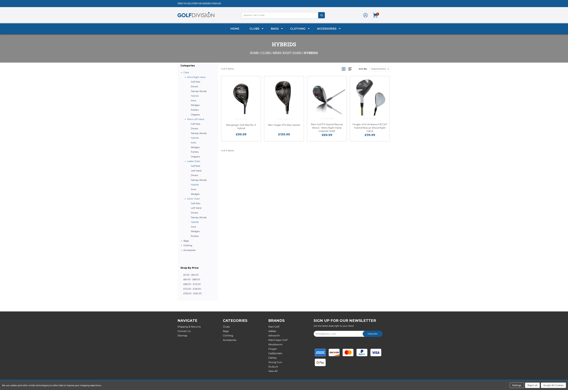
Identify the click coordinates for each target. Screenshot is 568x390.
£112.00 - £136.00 (192, 289)
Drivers (194, 86)
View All (273, 371)
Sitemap (182, 335)
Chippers (195, 114)
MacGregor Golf (277, 340)
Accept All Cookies (553, 385)
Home (234, 28)
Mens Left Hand (195, 119)
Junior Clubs (193, 198)
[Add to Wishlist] (255, 90)
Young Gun (275, 362)
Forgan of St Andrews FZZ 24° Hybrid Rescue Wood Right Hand (369, 127)
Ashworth (274, 335)
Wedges (195, 105)
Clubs (254, 28)
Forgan (272, 349)
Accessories (327, 28)
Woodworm (275, 344)
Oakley (272, 357)
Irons (193, 100)
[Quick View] (255, 82)
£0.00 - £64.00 (191, 275)
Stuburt (273, 366)
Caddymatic (275, 353)
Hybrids (195, 96)
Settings (516, 385)
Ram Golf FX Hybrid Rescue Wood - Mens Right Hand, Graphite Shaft (327, 127)
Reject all (532, 385)
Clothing (297, 28)
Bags (275, 28)
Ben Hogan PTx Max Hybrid (284, 125)
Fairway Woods (198, 91)
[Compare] (255, 97)
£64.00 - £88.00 (191, 279)
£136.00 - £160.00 (192, 293)
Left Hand (196, 170)
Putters (195, 110)
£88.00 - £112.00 (192, 284)
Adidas (272, 331)
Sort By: (363, 69)
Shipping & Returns (189, 326)
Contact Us (184, 331)
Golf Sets (195, 81)
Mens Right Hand (196, 77)
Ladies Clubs (193, 161)
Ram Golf (273, 326)
